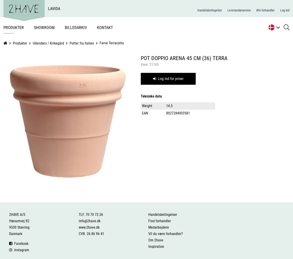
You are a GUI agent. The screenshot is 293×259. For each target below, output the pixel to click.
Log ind (285, 10)
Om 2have (155, 240)
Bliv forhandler (265, 10)
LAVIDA (54, 8)
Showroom (44, 27)
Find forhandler (159, 221)
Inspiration (156, 246)
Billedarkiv (76, 27)
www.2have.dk (89, 227)
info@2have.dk (89, 221)
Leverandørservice (239, 10)
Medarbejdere (158, 227)
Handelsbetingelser (209, 10)
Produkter (13, 27)
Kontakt (105, 27)
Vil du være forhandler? (165, 234)
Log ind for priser (170, 79)
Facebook (20, 243)
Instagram (20, 250)
